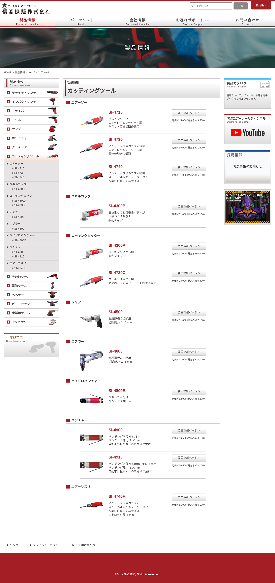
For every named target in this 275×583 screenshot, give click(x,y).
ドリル (16, 120)
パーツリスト (82, 22)
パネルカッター (19, 184)
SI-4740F (20, 268)
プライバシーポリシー (47, 545)
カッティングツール (25, 156)
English (261, 5)
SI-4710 (19, 168)
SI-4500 (19, 216)
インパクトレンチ (24, 102)
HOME (7, 72)
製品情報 (27, 22)
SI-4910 (19, 256)
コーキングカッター (22, 195)
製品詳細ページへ (189, 112)
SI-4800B (20, 240)
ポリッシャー (21, 138)
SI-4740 (19, 177)
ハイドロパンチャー (22, 235)
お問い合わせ (248, 22)
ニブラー (15, 223)
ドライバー (19, 111)
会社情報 (138, 22)
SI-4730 (19, 172)
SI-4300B (20, 189)
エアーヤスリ (17, 263)
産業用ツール (21, 313)
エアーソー (16, 163)
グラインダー (21, 147)
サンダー (18, 129)
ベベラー (18, 295)
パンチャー (16, 247)
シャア (13, 212)
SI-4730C (20, 205)
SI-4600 (19, 228)
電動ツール (19, 285)
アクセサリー (21, 322)
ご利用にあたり (85, 545)
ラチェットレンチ (24, 92)
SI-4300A (20, 200)
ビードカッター (22, 304)
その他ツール (21, 276)
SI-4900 (19, 252)
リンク (14, 545)
